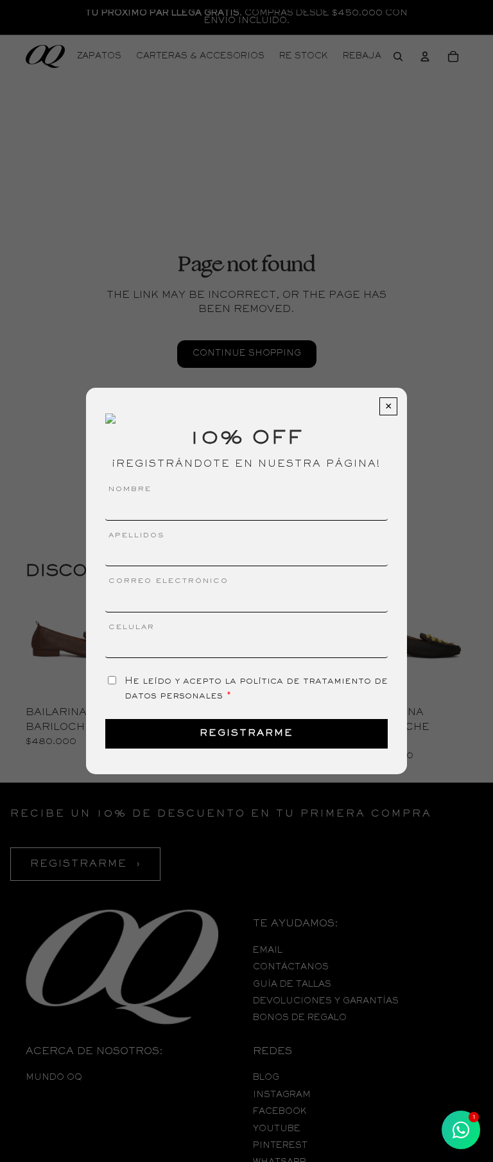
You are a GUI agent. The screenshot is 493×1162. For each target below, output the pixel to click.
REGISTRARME (246, 733)
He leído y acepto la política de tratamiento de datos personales (256, 688)
